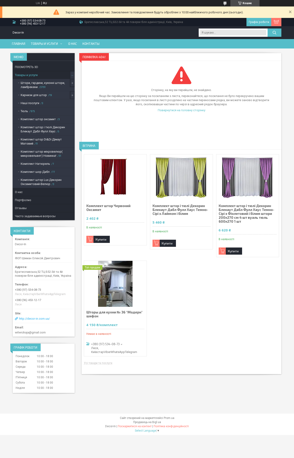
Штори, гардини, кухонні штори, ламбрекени (43, 85)
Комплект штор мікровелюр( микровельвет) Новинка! (41, 153)
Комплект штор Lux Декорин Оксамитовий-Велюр (41, 182)
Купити (101, 239)
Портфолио (23, 200)
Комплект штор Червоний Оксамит (108, 208)
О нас (72, 43)
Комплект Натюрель (35, 163)
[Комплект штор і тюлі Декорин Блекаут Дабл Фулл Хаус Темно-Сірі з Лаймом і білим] (181, 177)
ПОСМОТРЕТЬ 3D (26, 67)
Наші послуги (30, 103)
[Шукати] (274, 32)
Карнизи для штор (34, 95)
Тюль (24, 111)
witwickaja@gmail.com (30, 332)
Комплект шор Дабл (35, 172)
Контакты (90, 43)
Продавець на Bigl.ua (147, 422)
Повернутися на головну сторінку (181, 110)
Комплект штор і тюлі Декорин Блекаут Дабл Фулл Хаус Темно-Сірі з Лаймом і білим (180, 210)
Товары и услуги (44, 43)
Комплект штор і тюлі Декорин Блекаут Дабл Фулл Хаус (43, 129)
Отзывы (21, 208)
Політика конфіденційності (171, 426)
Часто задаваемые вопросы (35, 216)
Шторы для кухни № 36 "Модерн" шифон (114, 314)
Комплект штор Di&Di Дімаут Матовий (41, 141)
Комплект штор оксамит (38, 119)
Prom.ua (169, 418)
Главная (18, 43)
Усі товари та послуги (98, 363)
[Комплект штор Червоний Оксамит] (115, 177)
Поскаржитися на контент (135, 426)
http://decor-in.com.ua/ (34, 318)
